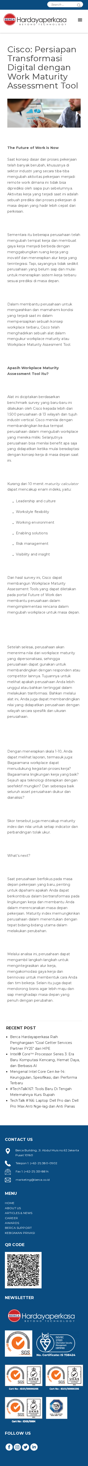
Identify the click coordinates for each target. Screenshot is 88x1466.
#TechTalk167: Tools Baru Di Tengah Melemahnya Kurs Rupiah (41, 1092)
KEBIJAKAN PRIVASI (20, 1233)
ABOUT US (13, 1208)
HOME (10, 1203)
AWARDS (12, 1223)
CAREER (11, 1218)
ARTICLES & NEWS (18, 1213)
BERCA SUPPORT (18, 1228)
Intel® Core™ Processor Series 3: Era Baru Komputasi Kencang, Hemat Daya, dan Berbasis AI (45, 1060)
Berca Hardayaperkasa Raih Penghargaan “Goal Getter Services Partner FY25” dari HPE (41, 1043)
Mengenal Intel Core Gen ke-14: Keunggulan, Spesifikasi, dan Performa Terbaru (43, 1077)
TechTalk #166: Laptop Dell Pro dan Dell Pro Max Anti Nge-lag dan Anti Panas (44, 1103)
